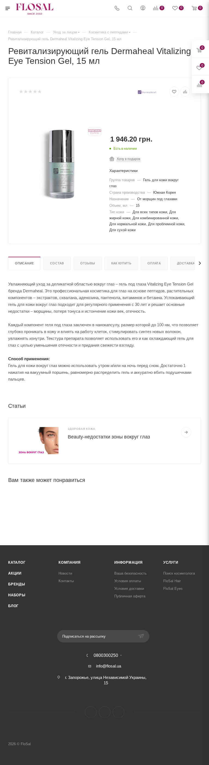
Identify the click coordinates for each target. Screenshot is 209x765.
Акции (14, 573)
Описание (24, 263)
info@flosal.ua (108, 666)
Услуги (170, 562)
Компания (69, 562)
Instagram (91, 712)
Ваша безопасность (130, 573)
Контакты (66, 581)
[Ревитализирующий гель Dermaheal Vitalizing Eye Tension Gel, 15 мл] (61, 164)
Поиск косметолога (179, 573)
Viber (118, 712)
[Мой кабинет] (142, 8)
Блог (13, 606)
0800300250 (106, 655)
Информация (128, 562)
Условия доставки (129, 589)
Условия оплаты (127, 581)
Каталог (17, 562)
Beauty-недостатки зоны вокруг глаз (109, 437)
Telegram (104, 712)
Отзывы (87, 263)
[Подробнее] (186, 432)
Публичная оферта (129, 596)
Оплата (154, 263)
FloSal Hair (172, 581)
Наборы (17, 595)
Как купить (121, 263)
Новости (65, 573)
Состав (57, 263)
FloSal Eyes (173, 589)
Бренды (16, 584)
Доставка (186, 263)
